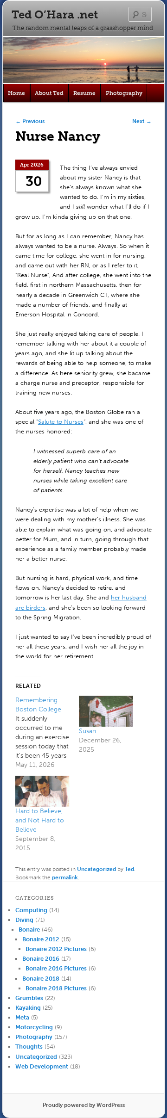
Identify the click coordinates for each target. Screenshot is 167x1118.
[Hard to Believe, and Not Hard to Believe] (42, 791)
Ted (129, 869)
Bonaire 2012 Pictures (56, 948)
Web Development (41, 1066)
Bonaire (29, 929)
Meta (22, 1017)
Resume (84, 93)
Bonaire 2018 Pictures (56, 988)
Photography (124, 93)
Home (16, 93)
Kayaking (28, 1007)
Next (142, 121)
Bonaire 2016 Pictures (56, 968)
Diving (24, 919)
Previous (30, 121)
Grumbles (29, 997)
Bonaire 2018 (40, 978)
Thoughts (29, 1046)
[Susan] (106, 711)
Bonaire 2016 (40, 958)
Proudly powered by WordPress (84, 1105)
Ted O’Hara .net (55, 14)
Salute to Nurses (61, 421)
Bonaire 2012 (40, 939)
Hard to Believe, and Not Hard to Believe (39, 820)
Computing (31, 910)
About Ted (49, 93)
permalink (65, 877)
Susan (87, 731)
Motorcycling (34, 1027)
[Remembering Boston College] (47, 733)
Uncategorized (96, 869)
